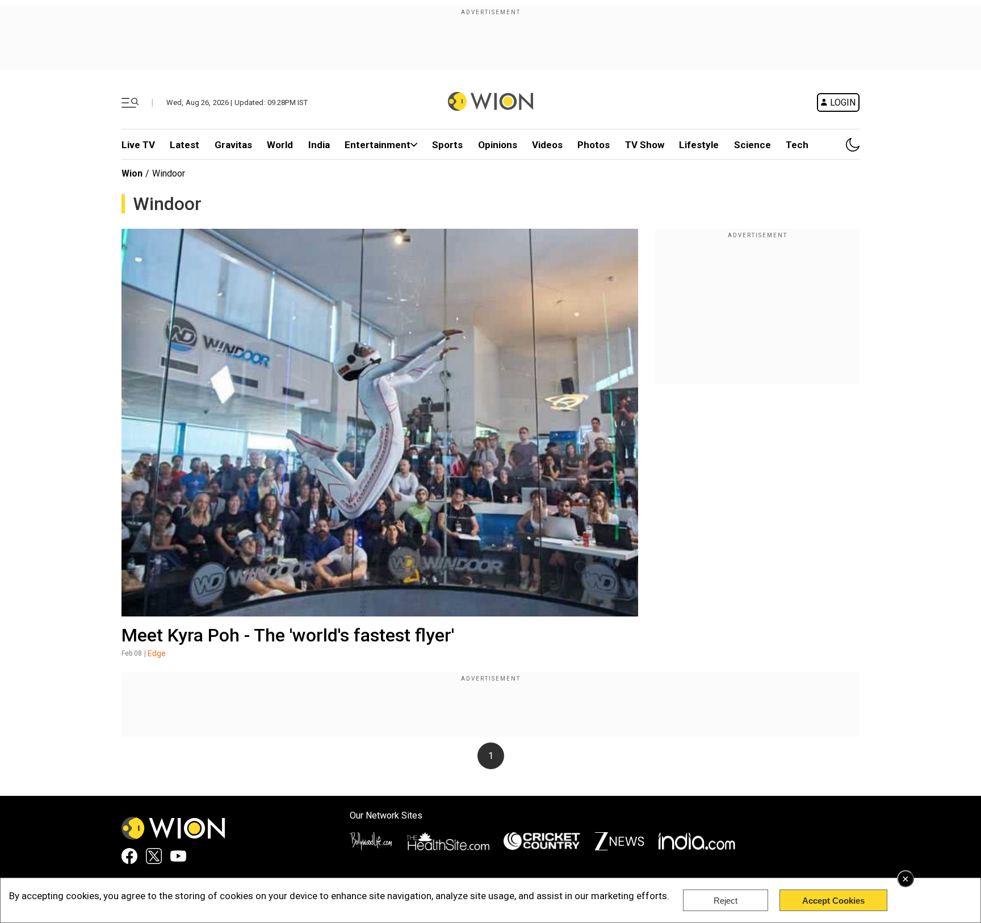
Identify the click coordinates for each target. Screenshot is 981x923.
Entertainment (377, 144)
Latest (184, 144)
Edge (157, 653)
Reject (725, 900)
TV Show (644, 144)
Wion (131, 173)
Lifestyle (699, 144)
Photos (593, 144)
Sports (447, 144)
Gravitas (233, 144)
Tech (797, 144)
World (280, 144)
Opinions (497, 144)
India (319, 144)
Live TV (138, 144)
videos (547, 144)
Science (752, 144)
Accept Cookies (833, 900)
